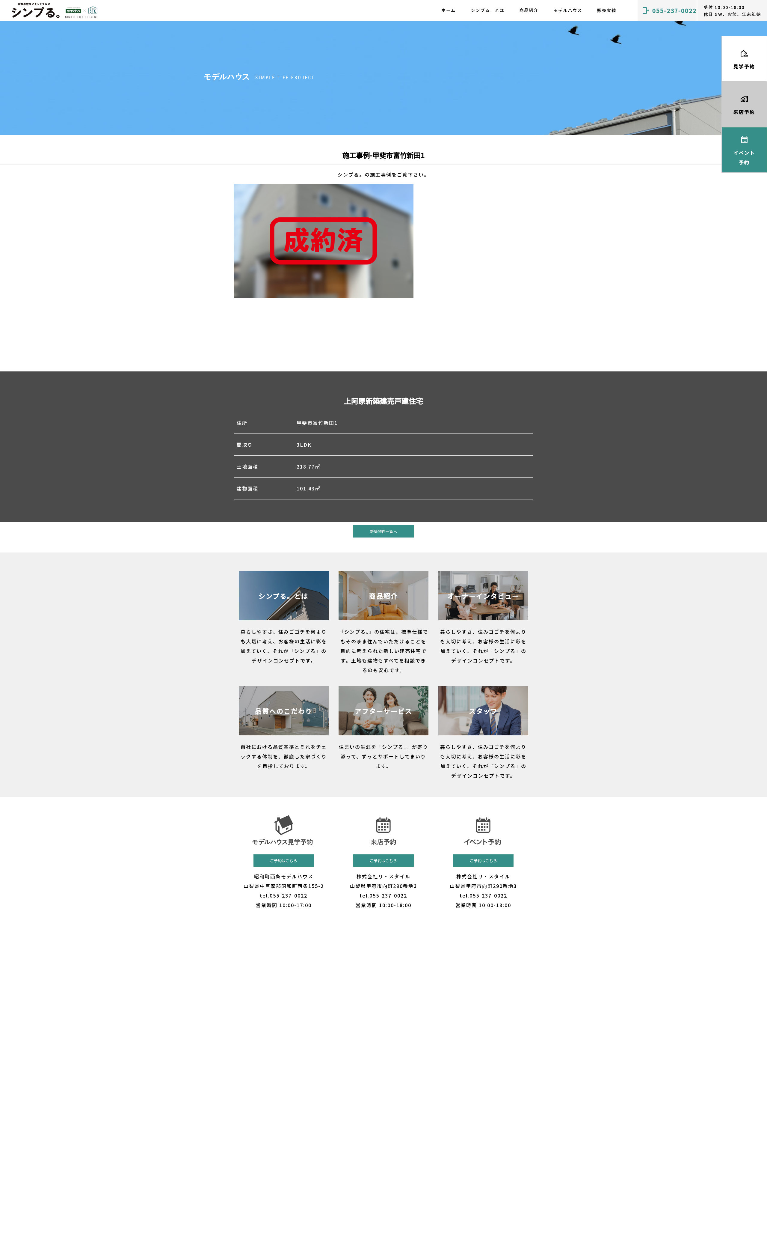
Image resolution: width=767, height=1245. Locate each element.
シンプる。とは (487, 10)
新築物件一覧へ (383, 531)
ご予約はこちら (283, 860)
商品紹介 (528, 10)
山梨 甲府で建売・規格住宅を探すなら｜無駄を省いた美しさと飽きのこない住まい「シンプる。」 (55, 10)
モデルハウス (567, 10)
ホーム (448, 10)
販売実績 (606, 10)
